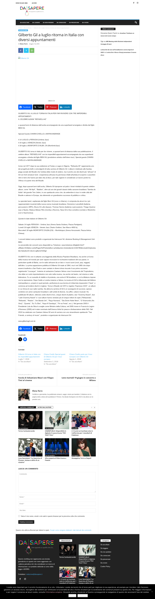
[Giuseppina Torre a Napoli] (84, 447)
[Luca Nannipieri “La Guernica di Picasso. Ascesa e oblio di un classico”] (30, 447)
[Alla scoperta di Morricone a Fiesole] (57, 447)
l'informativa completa (54, 592)
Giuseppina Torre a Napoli (81, 458)
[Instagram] (137, 3)
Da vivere (85, 22)
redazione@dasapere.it (34, 574)
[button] (135, 22)
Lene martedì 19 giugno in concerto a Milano (79, 378)
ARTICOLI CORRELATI (27, 407)
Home (20, 28)
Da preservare (74, 22)
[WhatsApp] (31, 50)
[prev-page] (91, 407)
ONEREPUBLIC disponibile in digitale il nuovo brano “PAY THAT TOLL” (55, 433)
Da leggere (36, 22)
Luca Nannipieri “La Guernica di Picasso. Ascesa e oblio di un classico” (30, 460)
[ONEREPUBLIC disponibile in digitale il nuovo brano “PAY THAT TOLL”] (57, 420)
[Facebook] (133, 3)
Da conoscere (61, 22)
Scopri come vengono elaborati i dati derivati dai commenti (70, 530)
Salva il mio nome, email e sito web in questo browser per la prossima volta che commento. (53, 516)
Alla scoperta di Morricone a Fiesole (55, 459)
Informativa (82, 596)
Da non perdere (48, 22)
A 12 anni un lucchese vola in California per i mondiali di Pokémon (82, 433)
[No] (152, 591)
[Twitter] (26, 50)
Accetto (72, 596)
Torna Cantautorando (26, 431)
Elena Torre (24, 44)
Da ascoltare (24, 22)
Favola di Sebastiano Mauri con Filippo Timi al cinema (36, 378)
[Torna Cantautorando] (30, 420)
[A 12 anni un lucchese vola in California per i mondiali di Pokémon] (84, 420)
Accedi (34, 3)
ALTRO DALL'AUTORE (44, 407)
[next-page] (94, 407)
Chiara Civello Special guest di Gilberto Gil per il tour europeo (54, 356)
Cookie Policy (105, 566)
